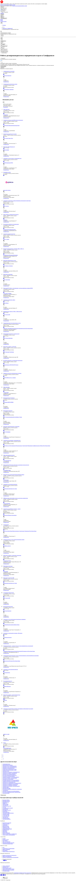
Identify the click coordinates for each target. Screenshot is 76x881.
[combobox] (5, 33)
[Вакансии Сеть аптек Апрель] (39, 183)
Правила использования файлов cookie (19, 5)
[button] (1, 19)
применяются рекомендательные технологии (22, 872)
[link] (2, 17)
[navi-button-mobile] (1, 23)
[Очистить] (2, 35)
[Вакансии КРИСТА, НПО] (39, 724)
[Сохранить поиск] (1, 38)
